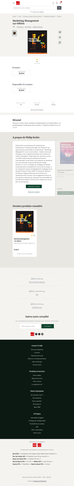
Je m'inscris (47, 326)
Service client (37, 365)
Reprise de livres (37, 378)
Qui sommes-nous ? (37, 395)
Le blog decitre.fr (37, 384)
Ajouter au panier (65, 193)
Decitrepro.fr (37, 404)
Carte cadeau (37, 375)
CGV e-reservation (37, 430)
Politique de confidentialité (37, 421)
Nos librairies (37, 398)
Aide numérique (37, 362)
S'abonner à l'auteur (34, 186)
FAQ (37, 294)
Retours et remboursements (37, 358)
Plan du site (37, 433)
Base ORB (37, 407)
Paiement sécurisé (37, 356)
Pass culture (37, 381)
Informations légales (37, 418)
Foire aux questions (37, 349)
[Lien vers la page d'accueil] (18, 3)
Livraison (37, 352)
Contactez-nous (37, 307)
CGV (37, 427)
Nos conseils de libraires (37, 282)
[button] (37, 124)
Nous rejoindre (37, 401)
